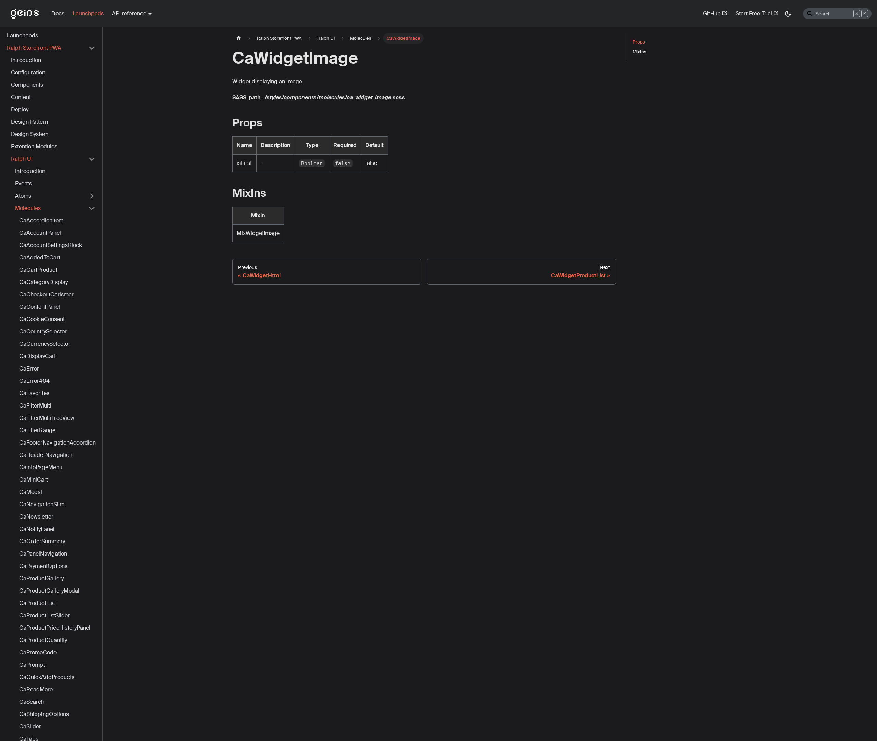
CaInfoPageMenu (40, 467)
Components (27, 84)
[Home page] (238, 38)
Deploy (19, 109)
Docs (57, 13)
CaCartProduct (38, 270)
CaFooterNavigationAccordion (57, 442)
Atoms (23, 195)
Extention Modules (34, 146)
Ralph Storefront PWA (34, 47)
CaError (29, 368)
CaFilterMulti (35, 405)
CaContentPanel (39, 307)
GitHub (712, 13)
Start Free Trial (754, 13)
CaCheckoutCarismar (46, 294)
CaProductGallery (41, 578)
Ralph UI (22, 158)
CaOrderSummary (42, 541)
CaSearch (31, 701)
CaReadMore (36, 689)
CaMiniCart (33, 479)
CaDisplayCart (37, 356)
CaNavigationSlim (41, 504)
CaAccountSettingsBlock (50, 245)
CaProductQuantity (43, 640)
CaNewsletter (36, 516)
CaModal (30, 492)
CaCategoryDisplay (43, 282)
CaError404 (34, 381)
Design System (29, 134)
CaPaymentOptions (43, 566)
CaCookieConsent (42, 319)
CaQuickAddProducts (46, 677)
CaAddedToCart (39, 257)
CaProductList (37, 603)
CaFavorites (34, 393)
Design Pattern (29, 121)
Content (21, 97)
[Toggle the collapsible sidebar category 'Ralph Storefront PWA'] (91, 47)
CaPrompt (32, 664)
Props (639, 42)
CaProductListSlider (44, 615)
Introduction (26, 60)
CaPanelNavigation (43, 553)
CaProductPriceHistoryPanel (54, 627)
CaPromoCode (38, 652)
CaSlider (30, 726)
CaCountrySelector (43, 331)
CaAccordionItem (41, 220)
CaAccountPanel (40, 232)
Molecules (28, 208)
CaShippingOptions (44, 714)
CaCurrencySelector (44, 344)
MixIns (639, 52)
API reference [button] (129, 13)
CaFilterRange (37, 430)
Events (23, 183)
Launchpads (88, 13)
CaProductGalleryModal (49, 590)
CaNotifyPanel (36, 529)
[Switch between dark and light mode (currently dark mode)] (787, 13)
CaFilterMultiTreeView (46, 418)
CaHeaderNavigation (45, 455)
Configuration (28, 72)
